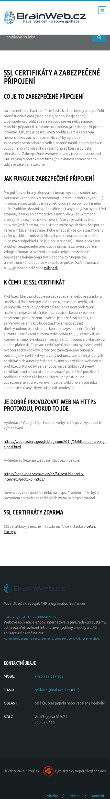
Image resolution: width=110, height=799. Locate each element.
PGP (75, 690)
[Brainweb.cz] (45, 17)
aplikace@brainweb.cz (52, 690)
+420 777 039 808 (49, 676)
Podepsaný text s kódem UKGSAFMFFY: (30, 617)
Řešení (75, 796)
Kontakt (98, 796)
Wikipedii (51, 268)
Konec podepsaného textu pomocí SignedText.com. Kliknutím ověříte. (52, 638)
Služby (52, 796)
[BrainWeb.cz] (34, 588)
